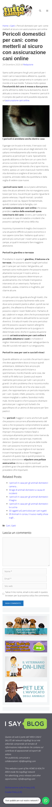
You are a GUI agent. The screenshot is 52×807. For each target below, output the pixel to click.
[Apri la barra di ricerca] (40, 11)
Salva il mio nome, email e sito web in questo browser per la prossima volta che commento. (27, 594)
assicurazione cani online (17, 100)
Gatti (12, 25)
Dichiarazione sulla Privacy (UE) (20, 787)
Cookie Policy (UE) (13, 792)
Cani (8, 525)
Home (5, 25)
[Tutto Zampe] (17, 10)
